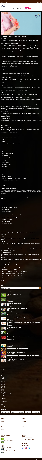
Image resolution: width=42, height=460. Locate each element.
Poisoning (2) (3, 398)
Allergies (2, 421)
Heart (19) (3, 381)
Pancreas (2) (3, 396)
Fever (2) (2, 378)
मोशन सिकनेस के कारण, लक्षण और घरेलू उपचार (14, 327)
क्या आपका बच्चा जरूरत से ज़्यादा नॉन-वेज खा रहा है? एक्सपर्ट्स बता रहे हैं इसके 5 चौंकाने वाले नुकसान (22, 355)
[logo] (3, 5)
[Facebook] (23, 448)
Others (23, 426)
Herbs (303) (21, 412)
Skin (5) (2, 399)
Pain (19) (2, 395)
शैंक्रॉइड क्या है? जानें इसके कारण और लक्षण (14, 303)
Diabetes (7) (3, 375)
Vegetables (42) (36, 412)
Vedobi (33, 459)
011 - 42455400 (25, 445)
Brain (1, 426)
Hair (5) (2, 380)
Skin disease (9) (4, 401)
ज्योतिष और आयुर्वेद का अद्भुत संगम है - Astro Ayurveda (16, 352)
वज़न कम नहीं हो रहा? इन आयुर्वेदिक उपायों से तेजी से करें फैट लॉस (17, 345)
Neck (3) (2, 389)
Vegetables (23, 427)
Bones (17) (3, 370)
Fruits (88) (14, 412)
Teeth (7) (2, 404)
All (1, 366)
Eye (1, 431)
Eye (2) (2, 377)
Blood (2, 423)
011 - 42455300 (25, 443)
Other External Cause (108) (6, 393)
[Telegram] (29, 448)
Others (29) (28, 412)
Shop (13, 8)
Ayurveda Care (19, 8)
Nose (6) (2, 390)
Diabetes (2, 429)
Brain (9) (2, 372)
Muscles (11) (3, 387)
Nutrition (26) (3, 392)
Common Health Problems (5, 427)
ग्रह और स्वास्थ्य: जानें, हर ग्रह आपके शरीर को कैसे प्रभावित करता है (17, 348)
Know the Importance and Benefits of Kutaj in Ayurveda (18, 332)
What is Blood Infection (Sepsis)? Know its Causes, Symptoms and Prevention (23, 336)
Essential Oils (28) (5, 412)
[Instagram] (26, 448)
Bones (2, 424)
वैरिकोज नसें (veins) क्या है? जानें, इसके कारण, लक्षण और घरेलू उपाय (18, 317)
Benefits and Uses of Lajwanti (13, 313)
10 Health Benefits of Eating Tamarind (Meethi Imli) (17, 308)
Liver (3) (2, 383)
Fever (2, 432)
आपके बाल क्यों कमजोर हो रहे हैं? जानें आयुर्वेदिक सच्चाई (15, 359)
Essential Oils (24, 421)
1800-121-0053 (25, 442)
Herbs (23, 424)
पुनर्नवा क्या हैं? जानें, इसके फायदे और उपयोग (14, 294)
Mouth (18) (3, 386)
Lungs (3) (3, 384)
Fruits (23, 423)
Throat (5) (3, 406)
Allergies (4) (3, 367)
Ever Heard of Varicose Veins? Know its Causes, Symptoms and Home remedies (23, 322)
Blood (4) (2, 369)
